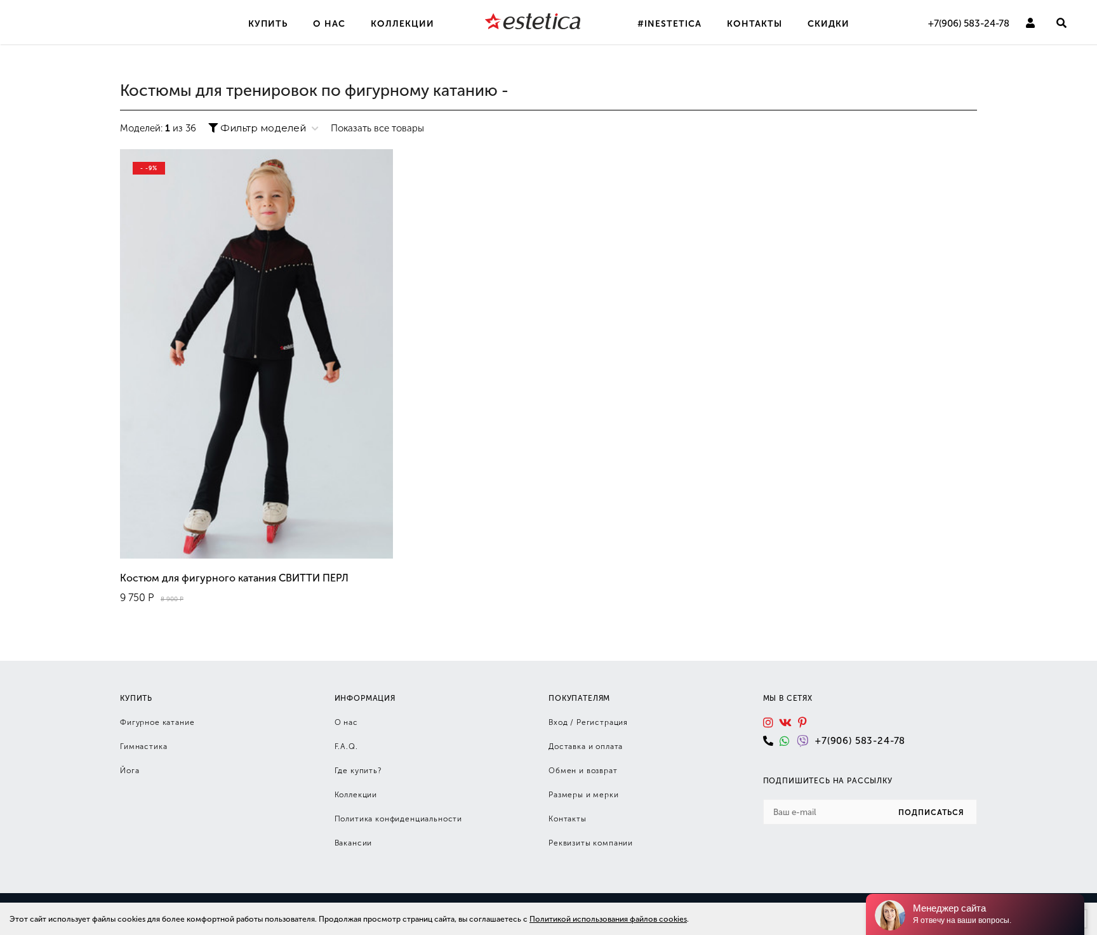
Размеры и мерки (583, 794)
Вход (558, 722)
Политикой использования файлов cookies (608, 919)
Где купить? (358, 770)
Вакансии (354, 843)
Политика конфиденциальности (399, 818)
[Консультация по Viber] (806, 740)
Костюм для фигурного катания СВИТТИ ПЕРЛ (234, 578)
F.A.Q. (346, 746)
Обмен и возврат (583, 770)
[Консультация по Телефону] (771, 740)
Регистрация (602, 722)
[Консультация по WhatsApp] (788, 740)
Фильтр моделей (263, 128)
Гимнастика (143, 746)
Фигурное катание (157, 722)
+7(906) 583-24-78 (968, 23)
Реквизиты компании (590, 843)
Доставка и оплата (585, 746)
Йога (129, 770)
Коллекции (356, 794)
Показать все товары (377, 128)
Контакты (567, 818)
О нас (346, 722)
